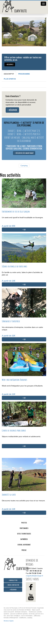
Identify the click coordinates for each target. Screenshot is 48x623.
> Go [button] (24, 229)
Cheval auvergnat (24, 544)
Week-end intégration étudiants (14, 379)
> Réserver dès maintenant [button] (24, 153)
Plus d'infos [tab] (10, 79)
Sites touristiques (24, 533)
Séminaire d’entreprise (11, 321)
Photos (24, 522)
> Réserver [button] (12, 110)
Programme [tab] (24, 74)
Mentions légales (9, 621)
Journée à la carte (9, 494)
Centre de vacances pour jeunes (14, 430)
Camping (24, 166)
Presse (24, 550)
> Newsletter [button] (12, 580)
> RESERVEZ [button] (10, 64)
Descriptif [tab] (9, 74)
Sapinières (24, 539)
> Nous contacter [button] (13, 585)
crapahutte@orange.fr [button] (34, 576)
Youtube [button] (31, 597)
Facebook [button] (31, 587)
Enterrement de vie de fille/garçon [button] (16, 211)
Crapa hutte (15, 7)
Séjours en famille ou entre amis (14, 266)
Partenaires (24, 528)
